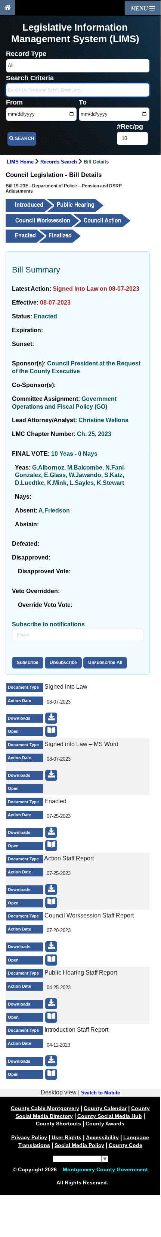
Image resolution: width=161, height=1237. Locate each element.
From (14, 102)
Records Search (58, 162)
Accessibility (102, 1137)
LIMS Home (20, 162)
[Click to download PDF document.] (51, 718)
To (83, 102)
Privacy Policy (29, 1137)
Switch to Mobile (100, 1093)
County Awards (105, 1124)
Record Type (26, 53)
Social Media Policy (79, 1145)
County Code (125, 1145)
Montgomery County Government (105, 1169)
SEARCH (24, 138)
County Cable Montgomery (45, 1108)
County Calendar (105, 1108)
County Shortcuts (58, 1124)
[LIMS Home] (7, 7)
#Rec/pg (130, 126)
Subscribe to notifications (48, 624)
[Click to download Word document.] (51, 775)
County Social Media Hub (109, 1116)
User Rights (66, 1137)
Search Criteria (30, 78)
